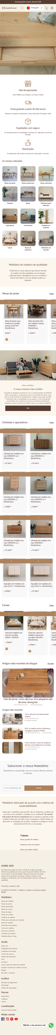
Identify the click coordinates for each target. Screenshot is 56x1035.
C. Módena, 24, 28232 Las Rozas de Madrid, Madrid (23, 891)
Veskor (3, 1001)
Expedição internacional (9, 948)
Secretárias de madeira (9, 925)
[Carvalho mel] (14, 340)
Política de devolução (8, 956)
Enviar (38, 788)
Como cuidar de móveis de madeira (13, 965)
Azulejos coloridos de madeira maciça (14, 967)
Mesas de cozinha (7, 914)
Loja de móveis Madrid (8, 1010)
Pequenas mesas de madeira (30, 845)
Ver (28, 408)
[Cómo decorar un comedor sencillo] (12, 719)
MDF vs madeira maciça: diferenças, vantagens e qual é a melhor (37, 729)
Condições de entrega (8, 951)
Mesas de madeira (7, 901)
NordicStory (5, 996)
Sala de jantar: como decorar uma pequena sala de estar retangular (28, 700)
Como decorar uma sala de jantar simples (37, 715)
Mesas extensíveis (7, 906)
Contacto (4, 962)
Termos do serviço (7, 954)
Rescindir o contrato (8, 973)
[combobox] (34, 7)
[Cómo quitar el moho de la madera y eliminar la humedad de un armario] (12, 748)
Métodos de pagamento (9, 982)
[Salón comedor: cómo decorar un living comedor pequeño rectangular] (28, 683)
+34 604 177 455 (14, 886)
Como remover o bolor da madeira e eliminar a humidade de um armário (38, 743)
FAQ (2, 959)
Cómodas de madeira (8, 933)
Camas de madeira (7, 928)
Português (35, 7)
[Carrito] (46, 8)
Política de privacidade (8, 988)
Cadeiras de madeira (8, 917)
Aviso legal (4, 985)
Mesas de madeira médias (29, 850)
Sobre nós (4, 946)
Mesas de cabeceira (8, 931)
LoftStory (4, 999)
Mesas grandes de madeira (29, 840)
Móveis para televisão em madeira (12, 920)
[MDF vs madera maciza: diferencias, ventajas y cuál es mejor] (12, 733)
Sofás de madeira (7, 923)
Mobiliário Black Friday (8, 936)
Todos (51, 294)
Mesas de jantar (6, 904)
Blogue (3, 970)
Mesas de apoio (6, 912)
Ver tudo (51, 664)
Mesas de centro (7, 909)
